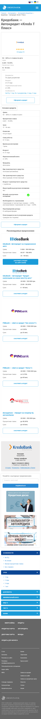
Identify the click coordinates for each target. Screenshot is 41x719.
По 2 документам (20, 93)
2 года (29, 93)
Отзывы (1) (20, 52)
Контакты (4, 654)
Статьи (22, 685)
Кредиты (21, 623)
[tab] (20, 553)
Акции (22, 688)
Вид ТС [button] (5, 603)
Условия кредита (9, 108)
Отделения (23, 654)
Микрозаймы (10, 623)
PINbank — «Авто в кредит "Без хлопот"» (19, 323)
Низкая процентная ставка (14, 564)
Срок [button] (5, 572)
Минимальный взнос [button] (11, 597)
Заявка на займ (25, 675)
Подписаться (21, 485)
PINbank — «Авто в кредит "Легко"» (17, 368)
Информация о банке (27, 468)
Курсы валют (24, 661)
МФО (3, 672)
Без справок (9, 567)
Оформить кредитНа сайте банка (20, 261)
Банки (22, 651)
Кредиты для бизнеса (10, 640)
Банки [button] (5, 613)
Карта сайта (5, 669)
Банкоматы (23, 658)
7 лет (6, 586)
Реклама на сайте (7, 658)
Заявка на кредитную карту (28, 679)
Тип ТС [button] (5, 608)
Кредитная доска (7, 688)
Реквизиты (15, 468)
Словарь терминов (7, 682)
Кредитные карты (8, 629)
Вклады (20, 634)
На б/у (7, 93)
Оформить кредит (20, 100)
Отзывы (8, 468)
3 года (34, 93)
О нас (3, 651)
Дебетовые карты (8, 634)
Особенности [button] (8, 553)
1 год (12, 93)
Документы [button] (7, 592)
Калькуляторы (6, 685)
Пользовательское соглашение (11, 666)
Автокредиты (23, 629)
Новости (22, 682)
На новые (8, 561)
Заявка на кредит (25, 672)
